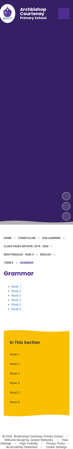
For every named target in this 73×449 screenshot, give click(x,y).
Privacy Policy (55, 443)
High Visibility (29, 443)
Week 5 (16, 304)
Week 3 (16, 295)
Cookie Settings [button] (56, 447)
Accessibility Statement (21, 447)
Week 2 (16, 291)
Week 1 (16, 286)
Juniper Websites (41, 440)
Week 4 (16, 300)
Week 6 (16, 309)
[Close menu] (63, 13)
